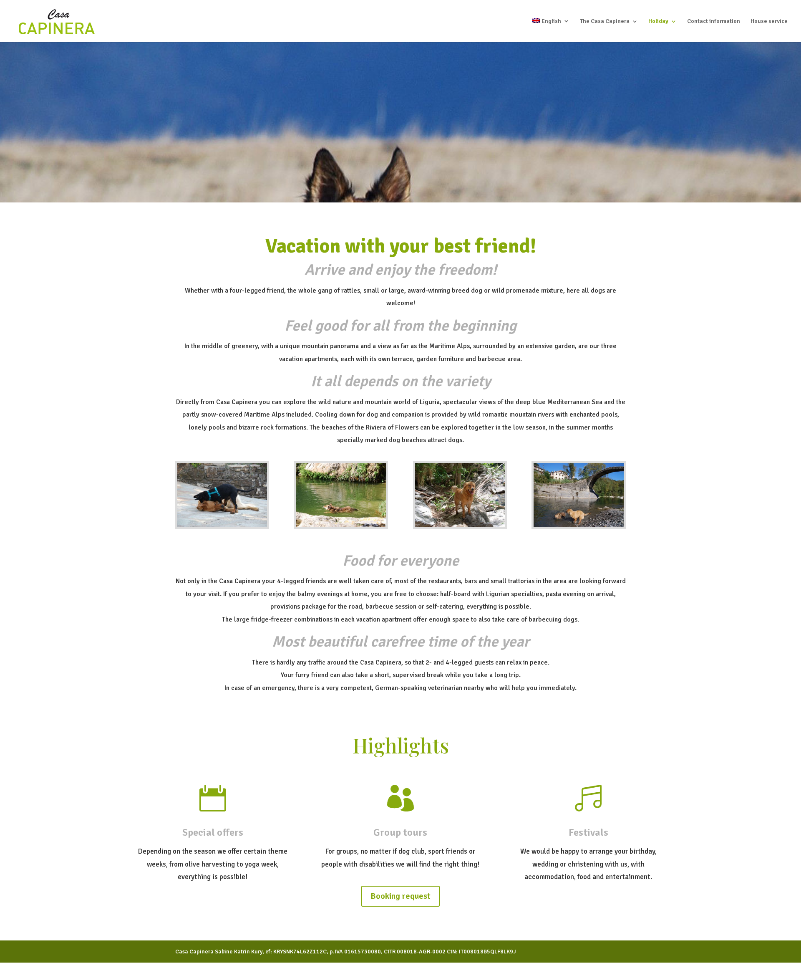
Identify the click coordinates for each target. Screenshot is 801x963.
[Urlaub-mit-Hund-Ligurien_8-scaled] (222, 524)
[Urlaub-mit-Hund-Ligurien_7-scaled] (460, 524)
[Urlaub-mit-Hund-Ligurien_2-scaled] (578, 524)
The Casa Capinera (605, 21)
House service (769, 21)
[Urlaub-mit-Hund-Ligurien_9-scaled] (341, 524)
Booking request (400, 896)
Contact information (713, 21)
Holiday (658, 21)
